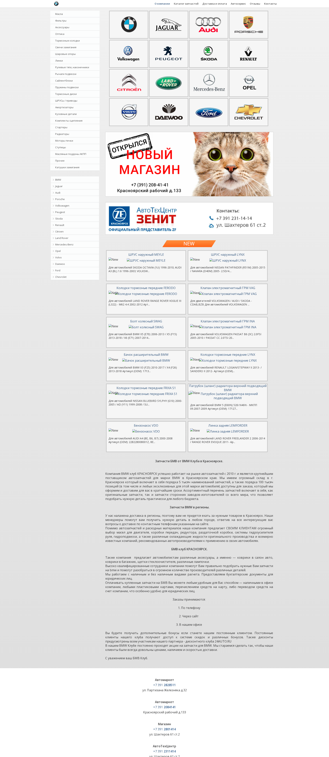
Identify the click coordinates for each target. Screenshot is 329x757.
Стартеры (61, 127)
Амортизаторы (64, 107)
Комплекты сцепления (68, 120)
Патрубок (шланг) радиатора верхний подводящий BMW (228, 388)
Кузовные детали (66, 114)
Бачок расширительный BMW (146, 354)
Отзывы (255, 3)
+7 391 (164, 685)
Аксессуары (62, 27)
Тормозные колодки (67, 40)
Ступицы (60, 147)
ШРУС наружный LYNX (227, 254)
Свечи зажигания (65, 47)
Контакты (270, 3)
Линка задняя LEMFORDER (227, 425)
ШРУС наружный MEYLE (146, 254)
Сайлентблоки (64, 80)
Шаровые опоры (65, 54)
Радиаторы (62, 134)
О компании (162, 3)
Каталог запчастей (186, 3)
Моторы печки (64, 140)
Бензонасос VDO (146, 425)
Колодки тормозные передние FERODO (146, 288)
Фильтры (60, 20)
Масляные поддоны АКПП (70, 154)
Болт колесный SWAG (146, 321)
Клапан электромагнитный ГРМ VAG (227, 288)
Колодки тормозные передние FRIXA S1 (146, 388)
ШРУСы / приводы (66, 100)
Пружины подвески (67, 87)
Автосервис (238, 3)
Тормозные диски (66, 94)
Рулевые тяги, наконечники (72, 67)
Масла (59, 14)
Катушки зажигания (67, 167)
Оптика (59, 34)
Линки (59, 60)
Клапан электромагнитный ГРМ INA (228, 321)
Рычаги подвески (65, 74)
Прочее (60, 160)
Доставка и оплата (214, 3)
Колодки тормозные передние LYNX (227, 354)
